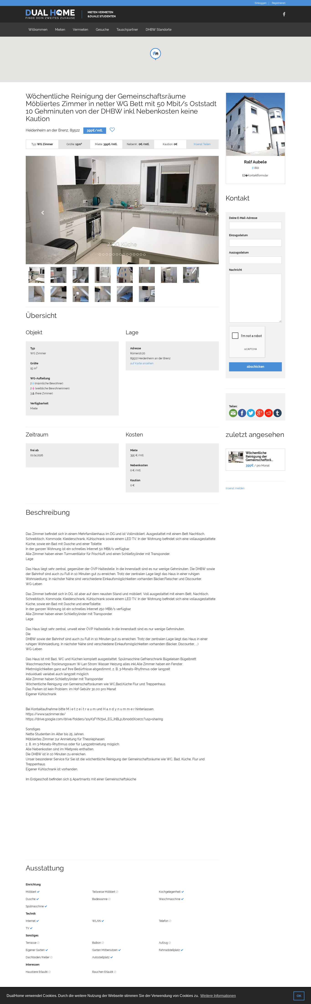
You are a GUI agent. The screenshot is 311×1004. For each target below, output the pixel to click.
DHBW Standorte (158, 29)
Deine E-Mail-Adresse (243, 218)
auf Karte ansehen (141, 363)
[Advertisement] (122, 823)
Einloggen (260, 3)
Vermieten (80, 29)
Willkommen (37, 29)
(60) (256, 168)
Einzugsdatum (238, 235)
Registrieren (278, 3)
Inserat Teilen (202, 144)
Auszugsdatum (239, 252)
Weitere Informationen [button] (218, 996)
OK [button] (299, 996)
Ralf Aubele (255, 162)
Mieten (60, 29)
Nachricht (235, 269)
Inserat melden (235, 488)
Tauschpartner (127, 29)
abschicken (255, 366)
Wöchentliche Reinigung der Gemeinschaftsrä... (259, 456)
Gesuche (102, 29)
